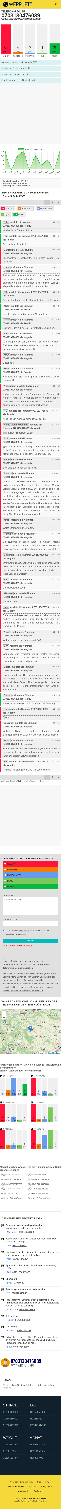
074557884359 (21, 1347)
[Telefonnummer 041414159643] (44, 1121)
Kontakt (37, 1491)
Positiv (10, 886)
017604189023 (10, 1412)
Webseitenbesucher (16, 1486)
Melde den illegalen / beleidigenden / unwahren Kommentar (25, 781)
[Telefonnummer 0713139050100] (14, 1095)
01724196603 (37, 1419)
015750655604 (37, 1412)
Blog (39, 1482)
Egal (9, 881)
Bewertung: (8, 895)
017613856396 (22, 1320)
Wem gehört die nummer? (21, 1482)
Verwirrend (13, 869)
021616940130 (26, 1232)
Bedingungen (24, 931)
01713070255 (10, 1444)
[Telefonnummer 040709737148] (44, 1148)
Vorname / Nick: (10, 919)
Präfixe (32, 1486)
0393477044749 (38, 1425)
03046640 (19, 1283)
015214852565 (37, 1451)
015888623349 (27, 1309)
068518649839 (19, 1293)
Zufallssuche (24, 1491)
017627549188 (37, 1444)
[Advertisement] (30, 113)
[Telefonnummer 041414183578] (14, 1148)
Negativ (11, 864)
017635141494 (20, 1259)
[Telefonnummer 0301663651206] (14, 1121)
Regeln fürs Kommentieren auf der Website (23, 990)
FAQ (47, 1482)
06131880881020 (21, 1272)
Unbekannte (14, 875)
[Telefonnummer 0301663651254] (44, 1095)
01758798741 (37, 1458)
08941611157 (24, 1330)
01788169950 (10, 1451)
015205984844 (10, 1458)
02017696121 (19, 1245)
